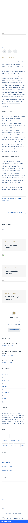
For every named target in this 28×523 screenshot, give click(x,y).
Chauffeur (5, 380)
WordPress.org (7, 470)
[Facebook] (4, 51)
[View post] (14, 234)
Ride (3, 200)
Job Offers (5, 392)
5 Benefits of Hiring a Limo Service (11, 352)
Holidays (12, 440)
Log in (4, 459)
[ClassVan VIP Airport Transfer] (5, 9)
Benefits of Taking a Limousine (13, 361)
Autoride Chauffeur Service (11, 344)
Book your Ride (14, 330)
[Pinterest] (15, 51)
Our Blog (5, 398)
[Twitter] (10, 51)
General (12, 198)
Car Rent (5, 374)
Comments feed (7, 466)
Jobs (19, 440)
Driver (5, 440)
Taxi (22, 445)
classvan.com (18, 513)
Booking (6, 436)
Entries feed (6, 462)
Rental (20, 198)
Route (7, 200)
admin (5, 198)
